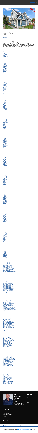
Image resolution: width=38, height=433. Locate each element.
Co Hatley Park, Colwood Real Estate (8, 263)
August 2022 (4, 100)
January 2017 (4, 164)
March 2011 (4, 230)
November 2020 (5, 120)
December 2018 (5, 142)
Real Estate (4, 320)
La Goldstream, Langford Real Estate (8, 299)
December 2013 (5, 199)
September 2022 (5, 99)
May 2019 (4, 137)
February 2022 (5, 106)
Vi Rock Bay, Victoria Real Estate (7, 377)
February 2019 (5, 140)
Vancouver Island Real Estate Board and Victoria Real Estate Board (24, 429)
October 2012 (5, 212)
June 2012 (4, 216)
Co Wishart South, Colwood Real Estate (8, 269)
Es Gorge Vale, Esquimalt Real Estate (8, 284)
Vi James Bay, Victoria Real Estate (9, 33)
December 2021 (5, 108)
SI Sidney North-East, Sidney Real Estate (8, 339)
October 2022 (5, 98)
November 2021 (5, 109)
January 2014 (5, 198)
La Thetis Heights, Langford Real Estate (8, 305)
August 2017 (4, 157)
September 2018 (5, 145)
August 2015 (4, 180)
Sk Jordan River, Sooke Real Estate (7, 344)
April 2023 (4, 93)
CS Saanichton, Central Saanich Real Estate (9, 273)
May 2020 (4, 126)
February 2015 (5, 186)
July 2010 (4, 238)
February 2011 (5, 231)
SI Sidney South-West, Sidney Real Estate (8, 340)
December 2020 (5, 119)
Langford (4, 306)
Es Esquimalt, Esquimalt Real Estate (8, 283)
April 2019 (4, 138)
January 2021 (4, 118)
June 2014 (4, 193)
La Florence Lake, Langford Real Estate (8, 298)
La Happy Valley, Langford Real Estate (8, 300)
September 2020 (5, 122)
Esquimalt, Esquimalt (6, 291)
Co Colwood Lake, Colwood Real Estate (8, 260)
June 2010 (4, 239)
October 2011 (5, 224)
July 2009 (4, 249)
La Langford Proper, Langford (7, 302)
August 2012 (4, 214)
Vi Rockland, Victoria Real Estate (7, 378)
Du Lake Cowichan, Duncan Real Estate (8, 279)
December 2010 (5, 233)
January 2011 (4, 232)
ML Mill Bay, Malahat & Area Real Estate (8, 308)
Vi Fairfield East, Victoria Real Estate (8, 367)
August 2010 (4, 237)
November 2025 (5, 68)
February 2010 (5, 243)
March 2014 (4, 196)
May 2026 (4, 62)
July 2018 (4, 147)
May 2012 (4, 217)
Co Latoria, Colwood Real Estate (7, 265)
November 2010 (5, 234)
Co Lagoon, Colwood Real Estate (7, 264)
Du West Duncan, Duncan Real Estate (8, 280)
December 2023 (5, 85)
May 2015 (4, 183)
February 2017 (5, 163)
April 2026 (4, 63)
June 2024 (4, 80)
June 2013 (4, 205)
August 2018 (4, 146)
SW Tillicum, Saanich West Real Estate (8, 361)
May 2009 (4, 251)
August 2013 (4, 203)
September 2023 (5, 88)
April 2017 (4, 161)
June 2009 (4, 250)
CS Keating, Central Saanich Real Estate (8, 272)
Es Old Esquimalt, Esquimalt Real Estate (8, 288)
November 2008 (5, 257)
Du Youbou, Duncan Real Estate (7, 281)
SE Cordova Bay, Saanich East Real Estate (8, 327)
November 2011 (5, 223)
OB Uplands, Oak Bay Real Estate (7, 318)
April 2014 (4, 195)
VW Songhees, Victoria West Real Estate (8, 385)
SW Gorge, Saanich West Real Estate (8, 355)
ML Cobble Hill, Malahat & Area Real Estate (9, 307)
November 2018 (5, 143)
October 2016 (5, 167)
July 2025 (4, 72)
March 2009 (4, 253)
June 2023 (4, 91)
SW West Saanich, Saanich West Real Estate (9, 362)
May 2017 (4, 160)
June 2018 (4, 148)
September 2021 (5, 111)
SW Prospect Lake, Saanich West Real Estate (9, 358)
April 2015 (4, 184)
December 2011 (5, 222)
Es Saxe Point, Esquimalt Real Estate (8, 290)
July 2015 (4, 181)
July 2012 (4, 215)
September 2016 (5, 168)
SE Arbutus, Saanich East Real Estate (8, 321)
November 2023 (5, 86)
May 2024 (4, 81)
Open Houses (5, 54)
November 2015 (5, 177)
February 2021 (5, 117)
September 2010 (5, 236)
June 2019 (4, 136)
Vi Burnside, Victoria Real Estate (7, 364)
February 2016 (5, 174)
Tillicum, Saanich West (6, 363)
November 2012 (5, 211)
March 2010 (4, 242)
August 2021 (4, 112)
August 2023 (4, 89)
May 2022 (4, 103)
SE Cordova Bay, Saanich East (7, 326)
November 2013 (5, 200)
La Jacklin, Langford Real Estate (7, 301)
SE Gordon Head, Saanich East (7, 328)
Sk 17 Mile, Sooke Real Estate (7, 341)
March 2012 (4, 219)
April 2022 (4, 104)
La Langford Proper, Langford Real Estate (8, 303)
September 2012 (5, 213)
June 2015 (4, 182)
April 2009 (4, 252)
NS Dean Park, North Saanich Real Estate (8, 311)
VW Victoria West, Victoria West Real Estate (9, 386)
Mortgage (4, 310)
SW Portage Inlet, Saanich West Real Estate (9, 357)
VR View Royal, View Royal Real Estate (8, 384)
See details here (5, 37)
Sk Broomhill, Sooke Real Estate (7, 342)
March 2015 (4, 185)
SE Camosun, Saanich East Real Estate (8, 324)
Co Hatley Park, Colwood (6, 262)
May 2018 (4, 149)
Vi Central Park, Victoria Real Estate (8, 365)
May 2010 (4, 240)
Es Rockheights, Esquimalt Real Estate (8, 289)
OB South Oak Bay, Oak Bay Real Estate (8, 317)
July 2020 (4, 124)
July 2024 (4, 79)
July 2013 (4, 204)
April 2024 (4, 82)
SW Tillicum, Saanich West (6, 360)
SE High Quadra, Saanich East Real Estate (8, 330)
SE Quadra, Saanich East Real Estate (8, 336)
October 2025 (5, 69)
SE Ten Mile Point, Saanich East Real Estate (9, 338)
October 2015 (5, 178)
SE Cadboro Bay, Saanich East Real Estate (8, 323)
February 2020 (5, 129)
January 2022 (5, 107)
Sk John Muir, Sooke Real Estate (7, 343)
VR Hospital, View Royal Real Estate (8, 382)
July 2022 (4, 101)
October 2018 (5, 144)
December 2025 (5, 67)
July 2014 (4, 192)
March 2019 (4, 139)
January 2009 (5, 255)
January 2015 (4, 187)
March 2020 (4, 128)
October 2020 (5, 121)
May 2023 (4, 92)
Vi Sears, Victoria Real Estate (7, 379)
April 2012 (4, 218)
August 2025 (4, 71)
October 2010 (5, 235)
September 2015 (5, 179)
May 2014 (4, 194)
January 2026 (5, 66)
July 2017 (4, 158)
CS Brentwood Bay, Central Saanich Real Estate (9, 271)
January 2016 (5, 175)
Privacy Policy (25, 425)
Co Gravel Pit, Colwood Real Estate (7, 261)
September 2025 (5, 70)
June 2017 (4, 159)
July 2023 (4, 90)
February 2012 (5, 220)
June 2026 (4, 61)
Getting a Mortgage (5, 52)
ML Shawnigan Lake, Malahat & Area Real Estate (9, 309)
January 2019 (5, 141)
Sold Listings (4, 55)
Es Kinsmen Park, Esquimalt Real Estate (8, 286)
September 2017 (5, 156)
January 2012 (4, 221)
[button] (32, 2)
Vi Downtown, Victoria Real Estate (7, 366)
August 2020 (4, 123)
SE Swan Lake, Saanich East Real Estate (8, 337)
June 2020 (4, 125)
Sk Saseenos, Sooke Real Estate (7, 345)
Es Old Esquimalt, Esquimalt (7, 287)
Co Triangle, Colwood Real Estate (7, 267)
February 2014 (5, 197)
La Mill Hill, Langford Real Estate (7, 304)
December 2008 (5, 256)
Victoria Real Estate (5, 56)
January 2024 (5, 84)
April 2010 (4, 241)
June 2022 (4, 102)
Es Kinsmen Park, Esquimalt (7, 285)
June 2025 (4, 73)
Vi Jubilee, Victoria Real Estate (7, 374)
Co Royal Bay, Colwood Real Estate (7, 266)
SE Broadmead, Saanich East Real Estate (8, 322)
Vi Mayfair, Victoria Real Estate (7, 375)
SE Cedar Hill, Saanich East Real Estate (8, 325)
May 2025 (4, 74)
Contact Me (32, 2)
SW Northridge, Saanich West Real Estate (8, 356)
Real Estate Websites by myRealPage (31, 425)
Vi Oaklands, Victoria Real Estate (7, 376)
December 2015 (5, 176)
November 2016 (5, 166)
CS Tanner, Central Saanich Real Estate (8, 274)
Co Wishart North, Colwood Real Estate (8, 268)
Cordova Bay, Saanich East (6, 270)
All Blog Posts (5, 51)
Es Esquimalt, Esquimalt (6, 282)
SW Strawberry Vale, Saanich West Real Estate (9, 359)
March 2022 (4, 105)
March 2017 (4, 162)
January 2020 (5, 130)
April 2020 (4, 127)
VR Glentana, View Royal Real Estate (8, 381)
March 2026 (4, 64)
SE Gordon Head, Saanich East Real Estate (9, 329)
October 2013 (5, 201)
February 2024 (5, 83)
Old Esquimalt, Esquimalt (6, 319)
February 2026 (5, 65)
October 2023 (5, 87)
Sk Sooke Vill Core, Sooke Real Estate (8, 348)
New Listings (4, 53)
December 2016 (5, 165)
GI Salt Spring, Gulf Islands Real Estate (8, 292)
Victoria (4, 380)
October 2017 (5, 155)
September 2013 (5, 202)
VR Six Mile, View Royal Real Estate (7, 383)
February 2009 (5, 254)
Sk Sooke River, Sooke (6, 346)
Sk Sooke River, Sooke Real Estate (7, 347)
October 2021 (5, 110)
